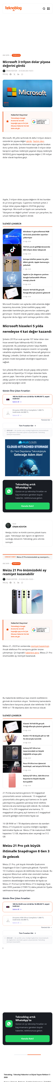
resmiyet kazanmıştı (40, 646)
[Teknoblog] (13, 8)
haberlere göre (32, 652)
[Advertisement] (27, 982)
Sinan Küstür (11, 71)
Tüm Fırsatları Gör (26, 426)
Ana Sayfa (6, 55)
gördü (29, 141)
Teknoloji (16, 55)
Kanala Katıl (27, 506)
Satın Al (16, 402)
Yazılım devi (38, 141)
